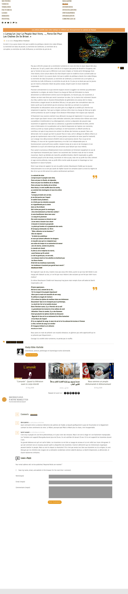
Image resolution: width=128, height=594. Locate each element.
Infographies (68, 13)
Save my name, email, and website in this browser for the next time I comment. (44, 470)
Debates (5, 16)
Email (20, 482)
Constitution (20, 342)
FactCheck (6, 10)
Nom (20, 476)
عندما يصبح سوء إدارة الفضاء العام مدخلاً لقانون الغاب (65, 383)
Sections (6, 1)
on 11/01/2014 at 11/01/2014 (37, 432)
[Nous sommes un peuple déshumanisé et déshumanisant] (98, 371)
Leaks (4, 13)
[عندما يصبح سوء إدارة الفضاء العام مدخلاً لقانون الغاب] (64, 371)
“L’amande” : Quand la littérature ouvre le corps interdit (30, 383)
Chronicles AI (69, 19)
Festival (5, 19)
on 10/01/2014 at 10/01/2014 (36, 422)
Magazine (67, 1)
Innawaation (68, 16)
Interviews (67, 7)
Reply (48, 422)
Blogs (65, 4)
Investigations (69, 10)
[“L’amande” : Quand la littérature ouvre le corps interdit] (30, 371)
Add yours (33, 414)
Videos (5, 4)
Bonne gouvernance (11, 342)
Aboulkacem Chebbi (36, 267)
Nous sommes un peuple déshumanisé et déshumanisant (98, 383)
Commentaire (23, 487)
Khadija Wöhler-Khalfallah (22, 41)
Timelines (6, 7)
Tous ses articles (31, 355)
